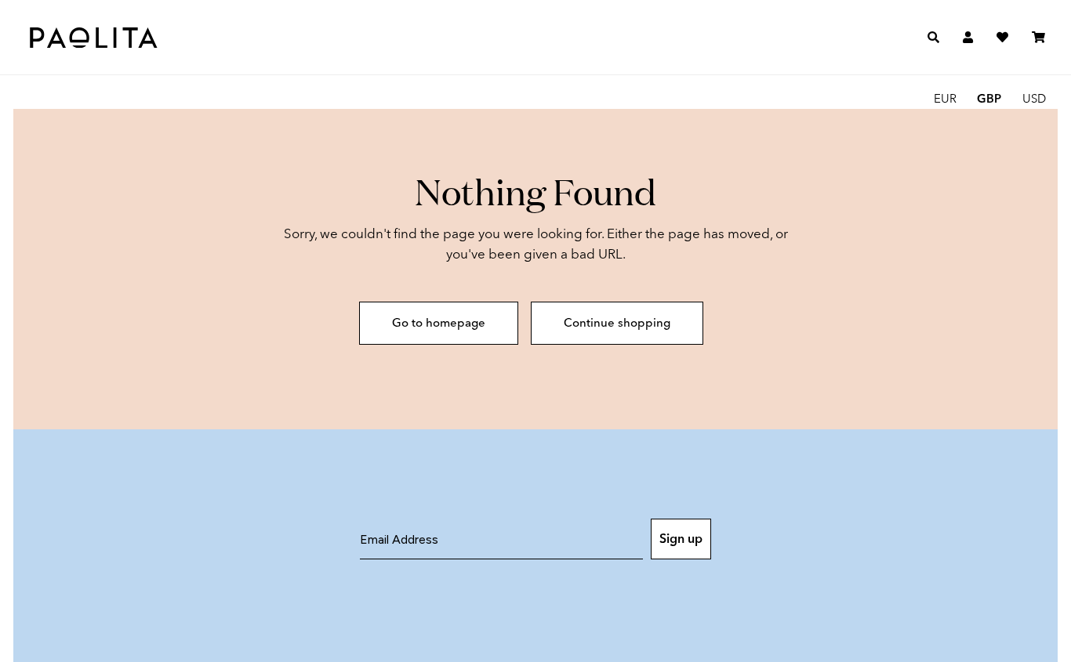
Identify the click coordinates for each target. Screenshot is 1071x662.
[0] (1038, 38)
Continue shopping (617, 323)
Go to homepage (438, 323)
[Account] (968, 37)
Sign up (681, 538)
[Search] (933, 37)
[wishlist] (1002, 37)
